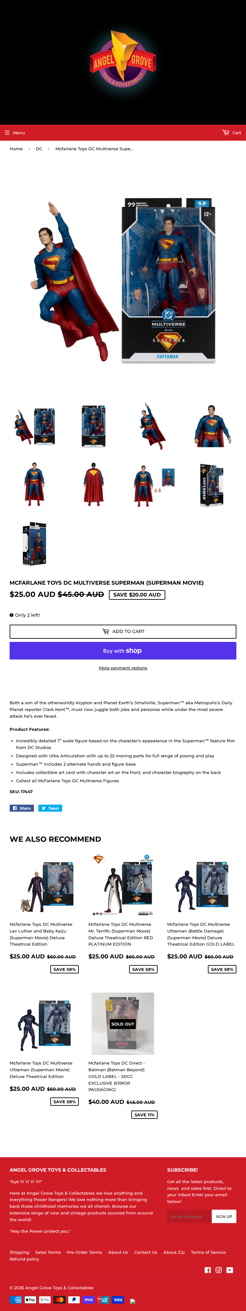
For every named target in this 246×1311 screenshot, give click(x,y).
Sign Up (224, 1216)
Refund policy (24, 1258)
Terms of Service (208, 1252)
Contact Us (145, 1252)
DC (39, 148)
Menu (19, 132)
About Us (118, 1252)
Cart (236, 132)
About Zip (174, 1252)
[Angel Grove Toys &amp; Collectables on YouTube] (229, 1271)
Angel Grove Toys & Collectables (59, 1287)
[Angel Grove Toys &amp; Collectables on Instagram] (219, 1271)
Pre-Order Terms (84, 1252)
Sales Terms (48, 1252)
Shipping (19, 1252)
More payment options (123, 667)
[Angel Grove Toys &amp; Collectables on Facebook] (207, 1271)
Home (16, 148)
